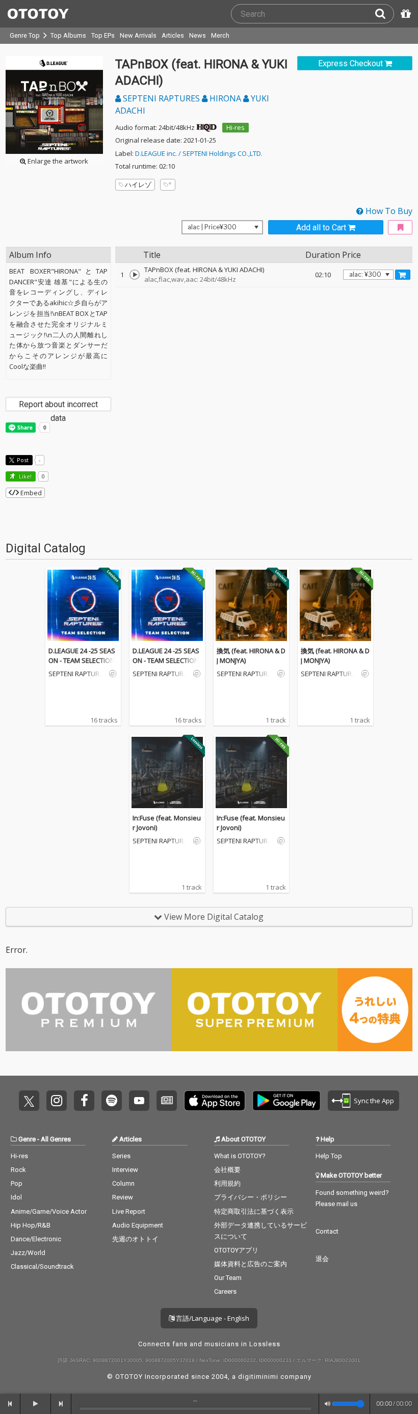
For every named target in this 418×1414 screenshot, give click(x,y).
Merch (220, 35)
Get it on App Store (214, 1100)
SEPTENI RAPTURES (161, 98)
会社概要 (227, 1169)
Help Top (329, 1156)
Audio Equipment (137, 1225)
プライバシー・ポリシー (250, 1197)
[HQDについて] (206, 127)
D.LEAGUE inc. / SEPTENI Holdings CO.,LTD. (199, 153)
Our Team (228, 1278)
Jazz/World (28, 1253)
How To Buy (387, 211)
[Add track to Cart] (402, 275)
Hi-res (235, 127)
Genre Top (25, 35)
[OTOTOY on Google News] (166, 1100)
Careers (225, 1291)
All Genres (56, 1139)
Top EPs (103, 35)
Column (123, 1183)
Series (121, 1156)
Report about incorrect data (58, 405)
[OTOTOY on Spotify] (111, 1100)
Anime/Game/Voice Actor (49, 1211)
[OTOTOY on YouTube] (139, 1100)
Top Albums (68, 35)
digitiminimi (258, 1376)
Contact (327, 1231)
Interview (125, 1169)
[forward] (61, 1404)
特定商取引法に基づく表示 (254, 1211)
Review (122, 1197)
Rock (18, 1169)
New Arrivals (138, 35)
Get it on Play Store (286, 1100)
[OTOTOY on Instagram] (56, 1100)
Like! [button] (24, 476)
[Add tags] (167, 185)
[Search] (384, 14)
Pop (16, 1183)
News (197, 35)
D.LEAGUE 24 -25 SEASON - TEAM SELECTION (81, 655)
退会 (322, 1259)
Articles (173, 35)
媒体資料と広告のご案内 (250, 1264)
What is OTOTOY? (240, 1156)
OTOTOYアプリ (236, 1250)
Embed (30, 492)
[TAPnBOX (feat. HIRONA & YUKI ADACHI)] (134, 274)
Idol (16, 1197)
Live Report (128, 1211)
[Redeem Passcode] (404, 13)
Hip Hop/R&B (30, 1225)
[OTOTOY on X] (29, 1100)
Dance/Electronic (36, 1239)
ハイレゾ (138, 184)
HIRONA (225, 98)
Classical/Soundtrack (42, 1266)
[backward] (10, 1404)
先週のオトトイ (135, 1239)
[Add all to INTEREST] (400, 227)
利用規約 (227, 1183)
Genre (27, 1139)
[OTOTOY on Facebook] (84, 1100)
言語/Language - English (211, 1318)
